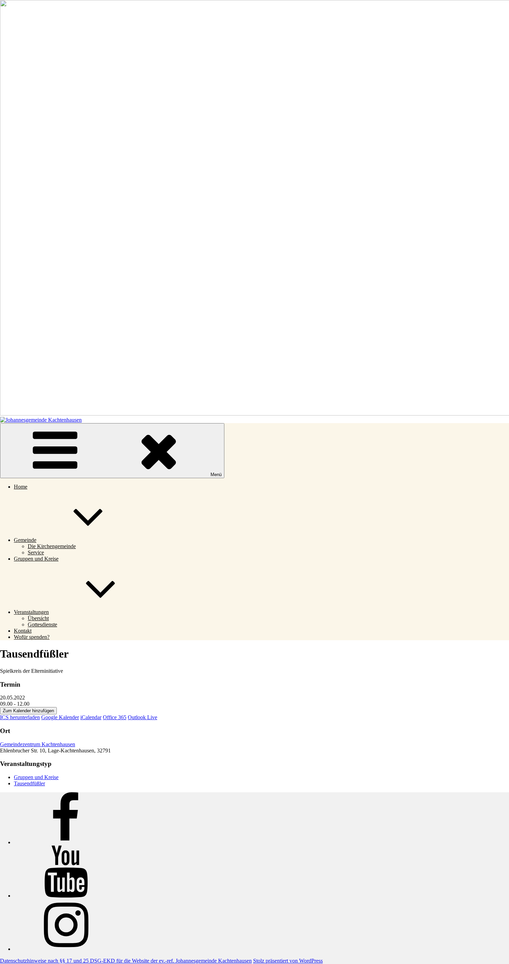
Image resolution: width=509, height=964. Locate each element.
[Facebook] (66, 842)
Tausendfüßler (29, 783)
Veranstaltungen (31, 612)
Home (20, 487)
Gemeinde (25, 540)
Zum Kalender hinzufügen (28, 710)
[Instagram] (66, 949)
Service (36, 552)
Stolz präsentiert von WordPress (288, 961)
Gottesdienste (42, 624)
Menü (216, 474)
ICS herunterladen (20, 717)
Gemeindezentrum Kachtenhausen (37, 744)
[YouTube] (66, 896)
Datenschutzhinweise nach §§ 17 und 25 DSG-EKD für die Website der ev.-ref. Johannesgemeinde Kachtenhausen (126, 961)
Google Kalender (60, 717)
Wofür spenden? (32, 637)
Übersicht (38, 618)
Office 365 (114, 717)
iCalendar (90, 717)
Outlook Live (142, 717)
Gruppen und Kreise (36, 559)
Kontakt (23, 631)
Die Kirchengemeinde (52, 546)
